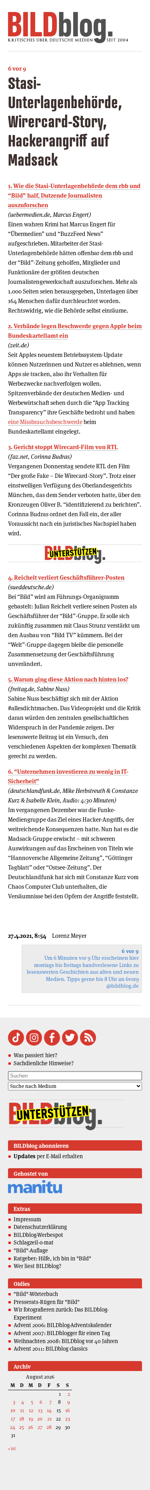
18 (21, 1418)
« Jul (12, 1448)
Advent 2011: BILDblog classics (51, 1348)
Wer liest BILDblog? (37, 1266)
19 (30, 1418)
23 (67, 1418)
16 (67, 1410)
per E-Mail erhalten (48, 1156)
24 (12, 1427)
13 (40, 1410)
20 (39, 1418)
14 (49, 1410)
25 (21, 1427)
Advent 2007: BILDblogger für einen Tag (62, 1333)
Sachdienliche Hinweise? (44, 1063)
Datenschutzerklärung (40, 1226)
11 (22, 1410)
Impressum (27, 1219)
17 (13, 1418)
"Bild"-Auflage (31, 1250)
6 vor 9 (17, 68)
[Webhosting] (35, 1192)
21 (49, 1418)
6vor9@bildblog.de (122, 983)
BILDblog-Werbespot (38, 1234)
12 (31, 1410)
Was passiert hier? (35, 1055)
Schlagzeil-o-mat (34, 1242)
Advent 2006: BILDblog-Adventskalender (63, 1325)
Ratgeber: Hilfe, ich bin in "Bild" (52, 1258)
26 (30, 1427)
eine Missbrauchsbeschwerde (45, 422)
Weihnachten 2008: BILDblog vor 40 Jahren (66, 1341)
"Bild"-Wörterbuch (36, 1294)
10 (12, 1410)
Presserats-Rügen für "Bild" (47, 1302)
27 (40, 1427)
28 (49, 1427)
